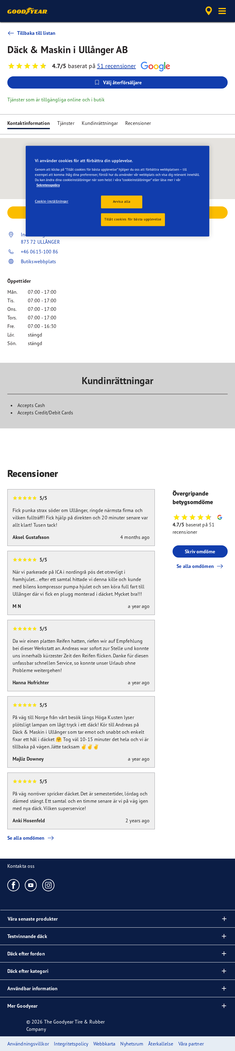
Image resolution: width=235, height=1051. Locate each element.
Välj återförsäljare (122, 82)
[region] (117, 191)
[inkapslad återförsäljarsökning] (207, 10)
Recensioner (138, 123)
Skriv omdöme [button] (200, 551)
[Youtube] (31, 885)
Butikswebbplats (38, 261)
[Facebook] (13, 885)
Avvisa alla (121, 202)
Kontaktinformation (28, 123)
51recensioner (116, 66)
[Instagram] (48, 885)
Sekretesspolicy (48, 185)
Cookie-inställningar (51, 201)
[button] (222, 10)
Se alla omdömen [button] (195, 566)
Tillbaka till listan (36, 33)
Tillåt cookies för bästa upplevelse (133, 219)
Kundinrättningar (100, 123)
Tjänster (65, 123)
